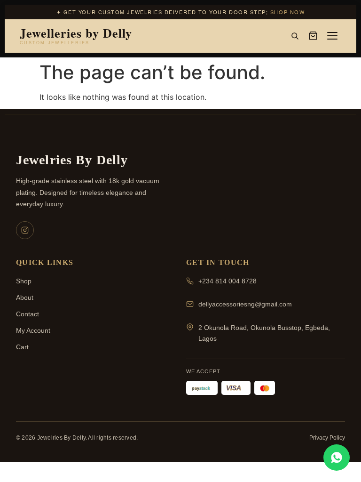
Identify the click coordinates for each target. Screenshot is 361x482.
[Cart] (313, 35)
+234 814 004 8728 (227, 281)
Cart (22, 347)
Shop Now (287, 12)
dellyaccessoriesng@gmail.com (245, 304)
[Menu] (332, 35)
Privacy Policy (327, 437)
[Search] (295, 36)
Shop (23, 281)
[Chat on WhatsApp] (336, 457)
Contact (27, 314)
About (24, 297)
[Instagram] (25, 230)
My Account (33, 330)
